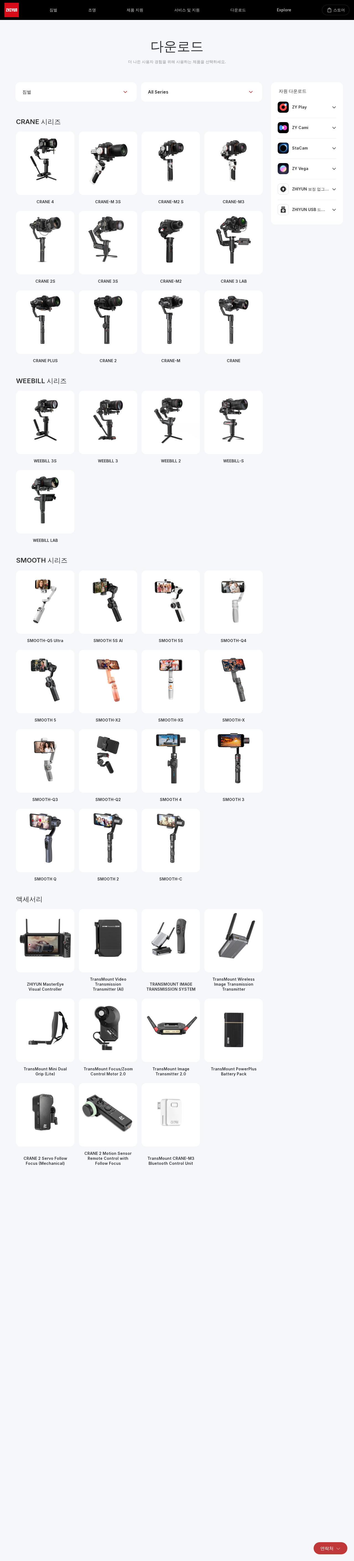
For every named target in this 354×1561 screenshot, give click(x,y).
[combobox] (76, 92)
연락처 (327, 1548)
